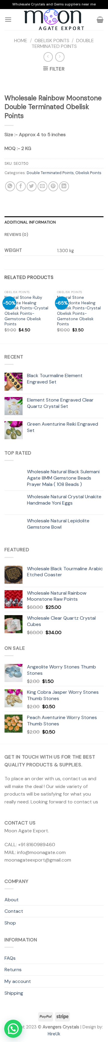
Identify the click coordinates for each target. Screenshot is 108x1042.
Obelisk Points (51, 40)
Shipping (13, 993)
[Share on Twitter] (32, 186)
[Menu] (8, 19)
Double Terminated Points (63, 43)
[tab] (54, 222)
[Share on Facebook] (21, 186)
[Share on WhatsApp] (10, 186)
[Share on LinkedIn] (64, 186)
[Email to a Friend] (42, 186)
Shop (10, 923)
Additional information (30, 222)
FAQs (10, 958)
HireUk (54, 1034)
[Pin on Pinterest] (53, 186)
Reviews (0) (16, 234)
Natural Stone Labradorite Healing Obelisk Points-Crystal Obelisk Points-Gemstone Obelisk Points (79, 311)
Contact (13, 911)
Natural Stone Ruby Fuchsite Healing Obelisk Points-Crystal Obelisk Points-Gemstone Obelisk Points (26, 311)
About (11, 899)
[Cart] (100, 19)
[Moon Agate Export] (54, 19)
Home (20, 40)
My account (17, 981)
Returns (13, 969)
